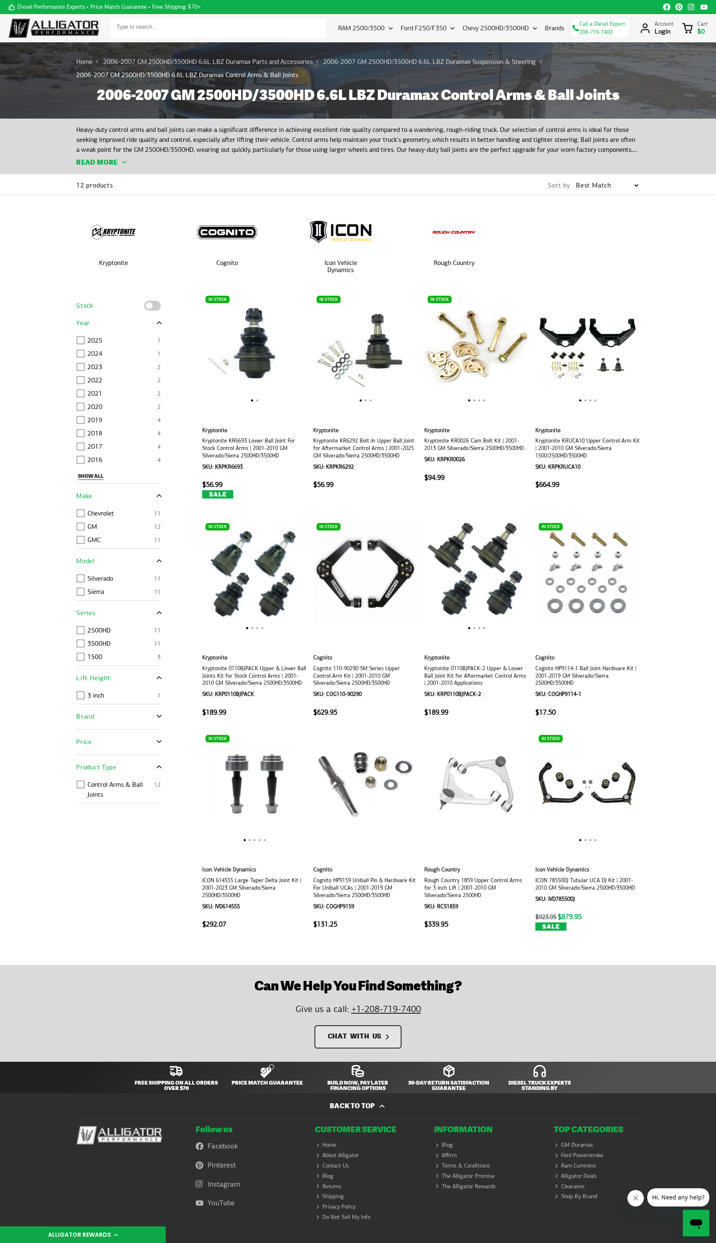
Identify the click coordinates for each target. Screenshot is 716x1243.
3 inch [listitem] (95, 695)
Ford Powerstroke (582, 1155)
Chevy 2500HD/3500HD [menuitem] (495, 28)
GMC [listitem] (94, 540)
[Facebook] (666, 7)
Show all (91, 476)
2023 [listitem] (94, 367)
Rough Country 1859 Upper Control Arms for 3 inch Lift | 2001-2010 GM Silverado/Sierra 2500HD (476, 838)
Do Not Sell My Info (346, 1217)
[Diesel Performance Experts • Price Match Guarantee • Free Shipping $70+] (104, 7)
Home (84, 62)
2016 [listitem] (94, 460)
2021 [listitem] (94, 393)
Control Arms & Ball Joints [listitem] (115, 789)
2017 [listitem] (94, 446)
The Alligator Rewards (469, 1186)
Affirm (449, 1155)
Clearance (573, 1186)
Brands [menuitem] (554, 28)
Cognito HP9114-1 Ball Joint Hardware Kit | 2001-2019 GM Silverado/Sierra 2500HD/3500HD (587, 622)
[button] (83, 1234)
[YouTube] (704, 7)
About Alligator (340, 1155)
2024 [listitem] (94, 354)
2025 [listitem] (94, 340)
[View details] (119, 1135)
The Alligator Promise (468, 1176)
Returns (331, 1186)
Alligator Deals (579, 1176)
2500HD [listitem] (99, 630)
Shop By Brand (579, 1196)
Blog (328, 1176)
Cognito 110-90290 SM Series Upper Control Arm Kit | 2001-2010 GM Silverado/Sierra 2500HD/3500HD (365, 622)
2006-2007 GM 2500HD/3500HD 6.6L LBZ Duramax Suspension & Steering (429, 62)
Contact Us (335, 1165)
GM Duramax (577, 1144)
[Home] (53, 28)
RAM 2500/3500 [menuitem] (361, 28)
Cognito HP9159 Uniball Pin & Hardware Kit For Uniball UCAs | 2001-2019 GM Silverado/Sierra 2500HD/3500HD (365, 838)
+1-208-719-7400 (386, 1008)
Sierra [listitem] (95, 592)
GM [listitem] (92, 526)
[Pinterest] (679, 7)
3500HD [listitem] (99, 643)
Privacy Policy (339, 1206)
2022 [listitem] (94, 380)
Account (656, 28)
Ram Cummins (578, 1165)
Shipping (333, 1196)
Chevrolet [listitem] (100, 513)
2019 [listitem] (94, 420)
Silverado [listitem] (100, 578)
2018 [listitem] (94, 433)
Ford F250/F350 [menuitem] (424, 28)
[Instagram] (691, 7)
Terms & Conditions (466, 1165)
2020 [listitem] (94, 407)
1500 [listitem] (94, 657)
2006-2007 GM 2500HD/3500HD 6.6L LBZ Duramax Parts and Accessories (208, 62)
